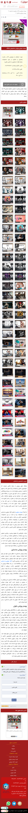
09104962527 (15, 2)
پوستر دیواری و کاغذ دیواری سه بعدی (18, 11)
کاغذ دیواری (13, 773)
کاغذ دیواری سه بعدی (6, 561)
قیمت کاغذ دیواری (13, 762)
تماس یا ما (13, 751)
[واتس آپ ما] (8, 803)
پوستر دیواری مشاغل (21, 13)
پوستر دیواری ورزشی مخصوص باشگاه (16, 48)
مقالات (13, 746)
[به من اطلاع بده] (5, 17)
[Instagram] (20, 803)
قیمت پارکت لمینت (13, 757)
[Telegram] (14, 803)
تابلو (13, 767)
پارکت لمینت (13, 770)
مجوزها (13, 749)
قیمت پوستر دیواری (13, 759)
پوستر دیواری (19, 512)
